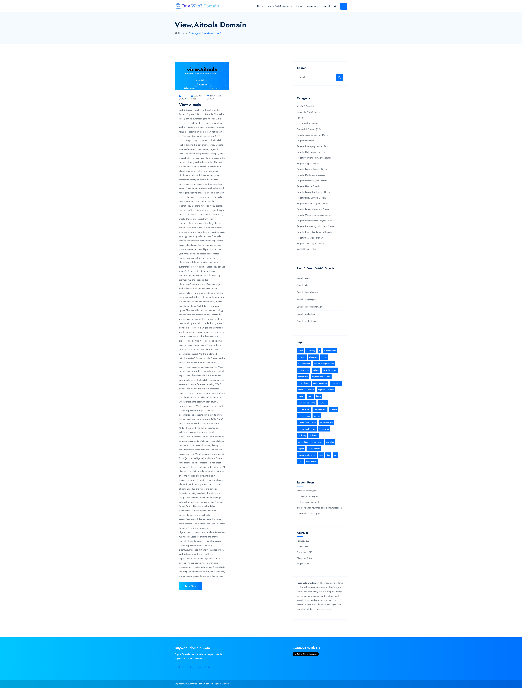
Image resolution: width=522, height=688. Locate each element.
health (310, 396)
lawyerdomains (304, 415)
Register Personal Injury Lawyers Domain (315, 226)
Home (260, 6)
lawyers (317, 415)
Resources (311, 6)
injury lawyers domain (306, 402)
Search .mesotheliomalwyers (310, 306)
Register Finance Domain (308, 186)
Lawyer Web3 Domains (307, 123)
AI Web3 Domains (305, 106)
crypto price (335, 383)
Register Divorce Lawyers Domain (312, 169)
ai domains (313, 357)
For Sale (300, 117)
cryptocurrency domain (321, 376)
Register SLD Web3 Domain (310, 237)
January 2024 (303, 546)
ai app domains (330, 350)
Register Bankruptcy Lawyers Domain (314, 146)
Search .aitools (303, 285)
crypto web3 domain (326, 389)
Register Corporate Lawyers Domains (314, 157)
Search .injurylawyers (306, 299)
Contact (326, 6)
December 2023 (304, 552)
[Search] (339, 77)
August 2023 (303, 563)
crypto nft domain (320, 383)
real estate (330, 442)
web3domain (311, 461)
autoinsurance (303, 370)
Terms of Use (188, 667)
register (301, 448)
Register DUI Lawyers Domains (311, 174)
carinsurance (303, 376)
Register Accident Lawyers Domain (313, 134)
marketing (302, 435)
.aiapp (300, 350)
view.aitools (190, 105)
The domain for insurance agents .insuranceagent (319, 507)
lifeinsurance (324, 429)
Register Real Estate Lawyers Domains (314, 232)
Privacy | (200, 667)
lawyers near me (326, 422)
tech (335, 455)
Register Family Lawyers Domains (312, 180)
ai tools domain (304, 363)
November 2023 (304, 558)
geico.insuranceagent (306, 490)
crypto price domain (306, 389)
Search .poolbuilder (306, 314)
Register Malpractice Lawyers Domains (315, 214)
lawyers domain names (307, 422)
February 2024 (304, 540)
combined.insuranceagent (308, 513)
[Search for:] (320, 77)
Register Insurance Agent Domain (312, 203)
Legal (177, 667)
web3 (300, 461)
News (299, 6)
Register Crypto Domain (308, 163)
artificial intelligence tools (324, 363)
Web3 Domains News (307, 249)
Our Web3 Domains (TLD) (309, 129)
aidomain (301, 357)
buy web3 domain (330, 370)
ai (319, 350)
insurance (323, 402)
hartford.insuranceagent (308, 502)
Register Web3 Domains (278, 6)
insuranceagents (320, 409)
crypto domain (304, 383)
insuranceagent (304, 409)
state (328, 455)
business (316, 370)
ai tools (324, 357)
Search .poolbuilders (306, 321)
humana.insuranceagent (307, 496)
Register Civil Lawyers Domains (311, 152)
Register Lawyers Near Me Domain (313, 209)
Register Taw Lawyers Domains (311, 243)
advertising (311, 350)
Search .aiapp (303, 278)
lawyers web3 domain (306, 429)
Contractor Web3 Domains (309, 112)
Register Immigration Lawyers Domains (314, 192)
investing (333, 409)
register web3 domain (306, 455)
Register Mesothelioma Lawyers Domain (315, 220)
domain (301, 396)
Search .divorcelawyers (307, 292)
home (318, 396)
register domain (314, 448)
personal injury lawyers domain (310, 442)
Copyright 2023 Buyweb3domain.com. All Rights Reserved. (202, 683)
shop (321, 455)
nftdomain (314, 435)
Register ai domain (305, 140)
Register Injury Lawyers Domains (312, 197)
